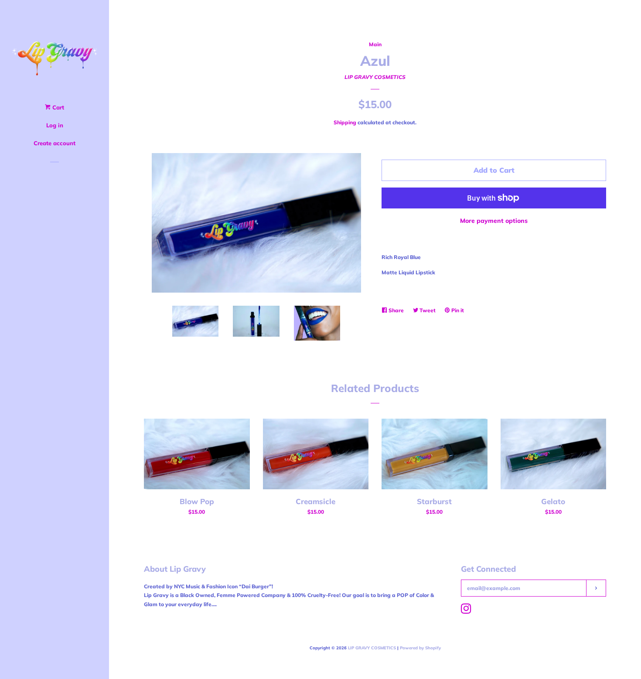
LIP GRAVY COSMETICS (375, 77)
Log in (54, 125)
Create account (54, 143)
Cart (57, 107)
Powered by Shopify (420, 647)
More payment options (494, 221)
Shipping (345, 122)
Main (375, 44)
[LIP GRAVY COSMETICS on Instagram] (466, 610)
